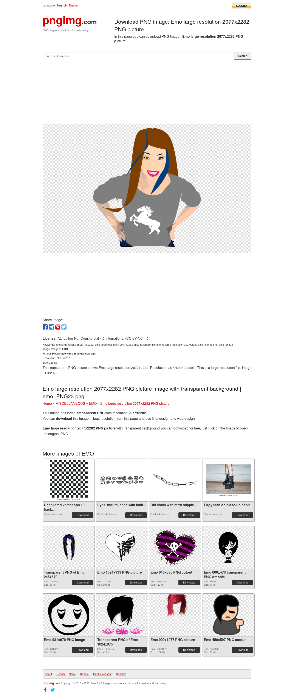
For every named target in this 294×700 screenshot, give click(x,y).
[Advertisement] (147, 93)
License (61, 674)
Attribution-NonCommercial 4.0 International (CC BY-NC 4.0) (103, 338)
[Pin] (57, 327)
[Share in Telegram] (51, 327)
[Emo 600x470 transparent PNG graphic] (228, 547)
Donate (84, 674)
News (72, 674)
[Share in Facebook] (45, 327)
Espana (73, 5)
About (48, 674)
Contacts (121, 674)
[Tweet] (64, 327)
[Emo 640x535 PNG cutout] (175, 548)
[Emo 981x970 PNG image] (69, 614)
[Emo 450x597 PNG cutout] (228, 614)
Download (83, 515)
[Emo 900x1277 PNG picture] (175, 614)
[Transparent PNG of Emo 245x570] (68, 547)
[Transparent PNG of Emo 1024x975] (122, 614)
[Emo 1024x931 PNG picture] (122, 547)
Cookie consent (102, 674)
